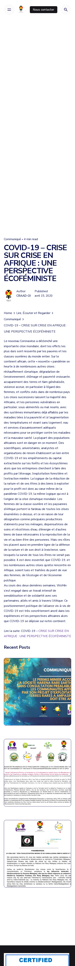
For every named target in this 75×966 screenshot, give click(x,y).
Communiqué (12, 239)
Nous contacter (43, 10)
